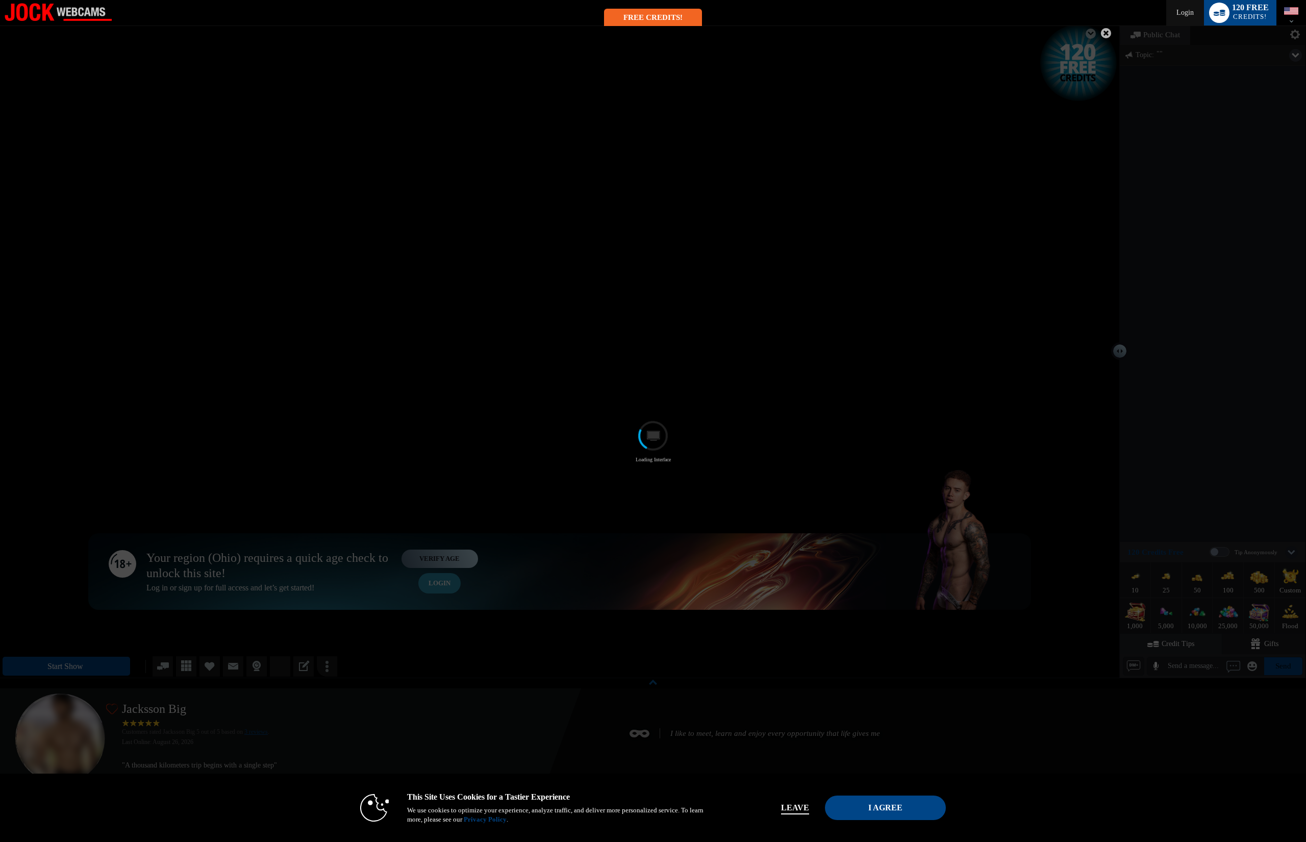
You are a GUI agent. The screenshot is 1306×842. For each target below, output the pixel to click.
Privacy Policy (485, 819)
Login (1185, 12)
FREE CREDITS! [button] (653, 17)
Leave (795, 807)
